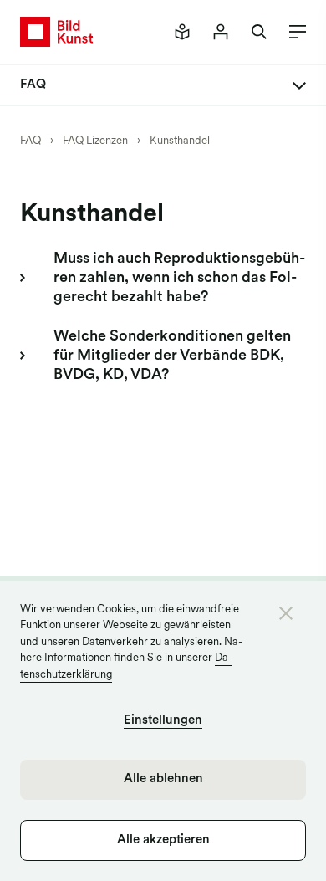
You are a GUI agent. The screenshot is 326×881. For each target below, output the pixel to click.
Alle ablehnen (163, 779)
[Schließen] (286, 613)
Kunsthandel (180, 141)
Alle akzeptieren (163, 840)
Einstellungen (163, 721)
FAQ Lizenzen (95, 141)
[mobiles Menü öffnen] (292, 32)
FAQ (30, 141)
